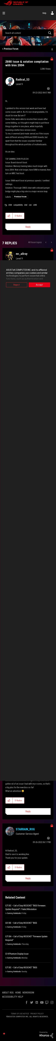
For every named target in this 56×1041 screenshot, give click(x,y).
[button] (9, 216)
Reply (28, 226)
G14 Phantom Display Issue (17, 954)
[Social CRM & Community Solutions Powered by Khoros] (46, 1034)
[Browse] (5, 13)
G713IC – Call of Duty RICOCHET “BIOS (21, 967)
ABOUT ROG (8, 992)
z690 (35, 205)
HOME (18, 992)
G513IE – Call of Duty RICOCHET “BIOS (21, 923)
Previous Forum (11, 49)
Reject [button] (16, 285)
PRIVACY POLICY (37, 1014)
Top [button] (4, 1034)
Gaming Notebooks (14, 913)
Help (44, 13)
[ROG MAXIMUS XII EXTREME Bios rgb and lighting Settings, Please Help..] (51, 242)
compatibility (18, 205)
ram (30, 205)
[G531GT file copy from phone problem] (46, 242)
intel (25, 205)
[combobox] (28, 32)
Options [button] (52, 49)
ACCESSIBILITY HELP (12, 996)
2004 (10, 205)
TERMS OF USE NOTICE (20, 1014)
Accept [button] (39, 285)
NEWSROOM (28, 992)
